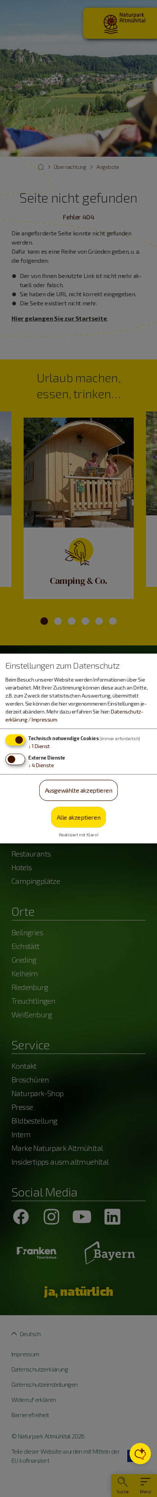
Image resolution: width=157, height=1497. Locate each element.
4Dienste (41, 765)
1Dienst (39, 746)
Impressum (44, 719)
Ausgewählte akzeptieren (78, 790)
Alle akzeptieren (79, 816)
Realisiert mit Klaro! (78, 834)
